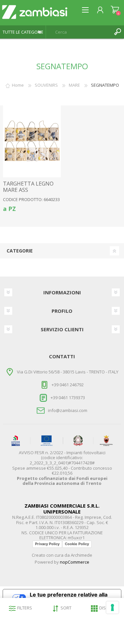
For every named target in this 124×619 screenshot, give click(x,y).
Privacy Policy (47, 544)
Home (18, 85)
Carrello (114, 10)
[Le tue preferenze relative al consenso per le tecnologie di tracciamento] (112, 607)
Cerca (117, 32)
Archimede (81, 555)
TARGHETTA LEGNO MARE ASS (28, 187)
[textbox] (78, 32)
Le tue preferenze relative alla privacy (68, 597)
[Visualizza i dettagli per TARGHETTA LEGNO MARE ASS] (32, 141)
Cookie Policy (77, 544)
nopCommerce (74, 562)
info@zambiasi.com (67, 410)
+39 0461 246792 (68, 385)
